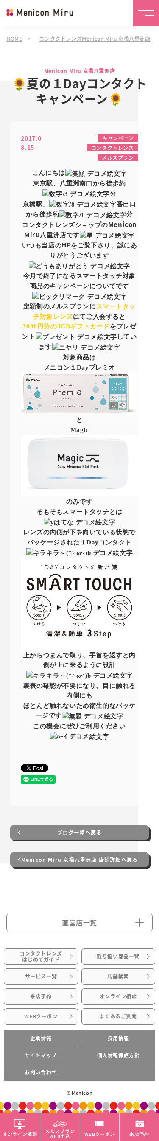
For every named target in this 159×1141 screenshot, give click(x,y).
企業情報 (40, 1038)
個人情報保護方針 (118, 1055)
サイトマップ (41, 1055)
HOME (14, 38)
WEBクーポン (40, 1016)
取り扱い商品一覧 (118, 956)
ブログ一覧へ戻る (79, 832)
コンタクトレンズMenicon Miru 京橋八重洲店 (94, 38)
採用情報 (118, 1038)
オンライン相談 (118, 996)
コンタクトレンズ (112, 147)
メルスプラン (118, 157)
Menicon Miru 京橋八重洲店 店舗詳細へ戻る (79, 859)
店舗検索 (117, 976)
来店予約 (40, 996)
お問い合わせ (41, 1072)
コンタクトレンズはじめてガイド (41, 956)
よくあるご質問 (118, 1016)
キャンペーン (118, 137)
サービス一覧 (41, 976)
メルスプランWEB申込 (60, 1132)
